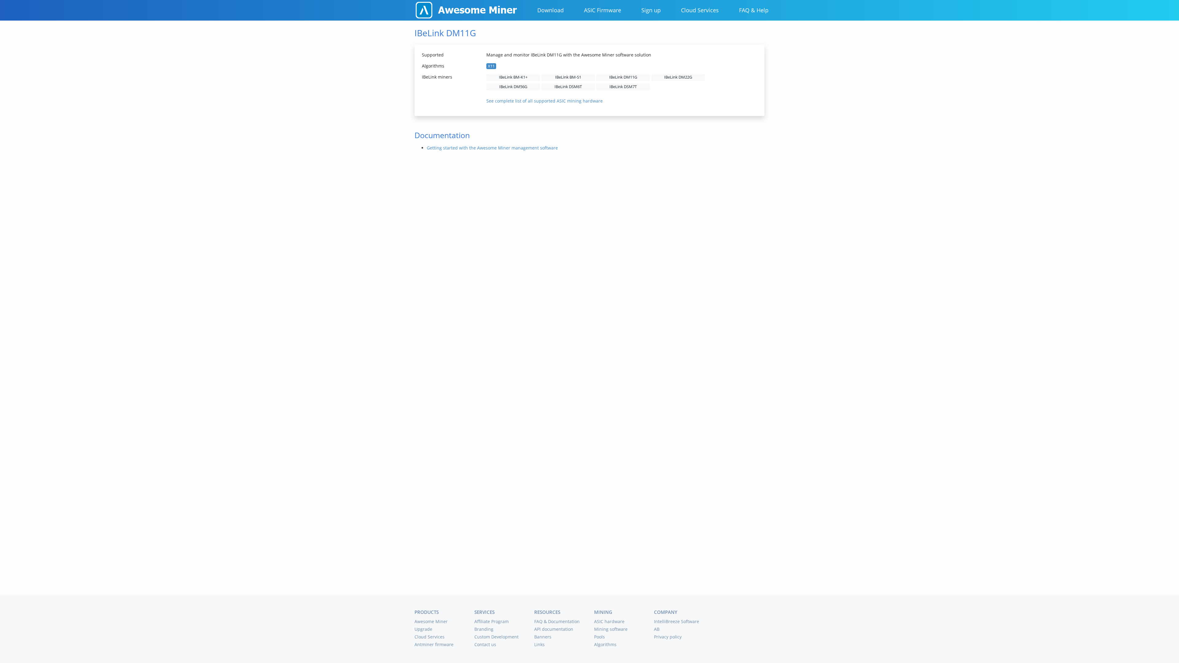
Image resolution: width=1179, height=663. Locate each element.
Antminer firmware (433, 644)
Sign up (651, 10)
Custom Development (496, 637)
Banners (542, 637)
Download (550, 10)
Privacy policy (668, 637)
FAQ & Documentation (557, 621)
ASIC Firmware (602, 10)
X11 (491, 66)
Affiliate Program (491, 621)
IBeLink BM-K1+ (513, 77)
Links (539, 644)
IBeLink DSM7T (623, 86)
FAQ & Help (753, 10)
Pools (599, 637)
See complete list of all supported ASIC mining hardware (544, 101)
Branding (483, 629)
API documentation (553, 629)
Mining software (611, 629)
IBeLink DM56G (513, 86)
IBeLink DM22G (678, 77)
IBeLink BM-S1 (568, 77)
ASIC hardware (609, 621)
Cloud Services (700, 10)
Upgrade (423, 629)
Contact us (485, 644)
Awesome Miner (431, 621)
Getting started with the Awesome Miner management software (492, 148)
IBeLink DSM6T (568, 86)
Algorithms (605, 644)
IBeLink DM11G (623, 77)
